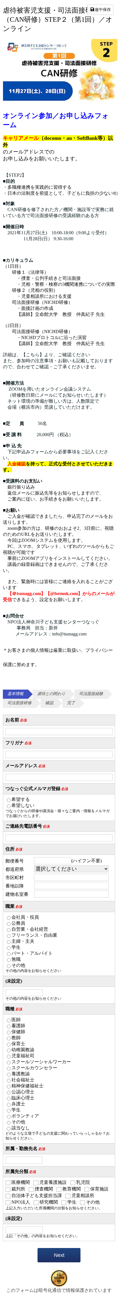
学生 (16, 947)
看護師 (18, 1025)
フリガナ (18, 742)
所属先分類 (20, 1171)
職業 (13, 906)
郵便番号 (14, 861)
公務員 (18, 923)
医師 (16, 1019)
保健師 (18, 1031)
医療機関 (20, 1182)
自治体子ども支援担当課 (36, 1195)
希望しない (22, 805)
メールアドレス (25, 765)
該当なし (20, 1127)
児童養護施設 (53, 1182)
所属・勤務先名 (25, 1148)
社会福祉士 (22, 1079)
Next (59, 1255)
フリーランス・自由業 (34, 935)
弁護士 (18, 1103)
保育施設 (99, 1188)
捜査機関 (44, 1188)
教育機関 (71, 1188)
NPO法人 (20, 1202)
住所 (13, 849)
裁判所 (18, 1188)
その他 (18, 965)
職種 (13, 1008)
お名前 (16, 719)
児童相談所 (82, 1195)
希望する (20, 799)
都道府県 (14, 869)
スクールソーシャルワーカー (41, 1061)
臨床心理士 (22, 1097)
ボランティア (25, 1115)
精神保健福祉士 (27, 1085)
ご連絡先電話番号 (27, 826)
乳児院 (83, 1182)
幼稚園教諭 (22, 1049)
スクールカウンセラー (34, 1067)
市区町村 (14, 877)
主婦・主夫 (22, 941)
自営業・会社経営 (29, 929)
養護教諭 (20, 1073)
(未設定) (13, 981)
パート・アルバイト (32, 953)
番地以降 (14, 885)
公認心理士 (22, 1091)
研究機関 (49, 1202)
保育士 (18, 1043)
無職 (16, 959)
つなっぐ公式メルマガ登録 (36, 788)
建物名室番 (16, 894)
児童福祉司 (22, 1055)
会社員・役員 (25, 917)
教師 (16, 1037)
